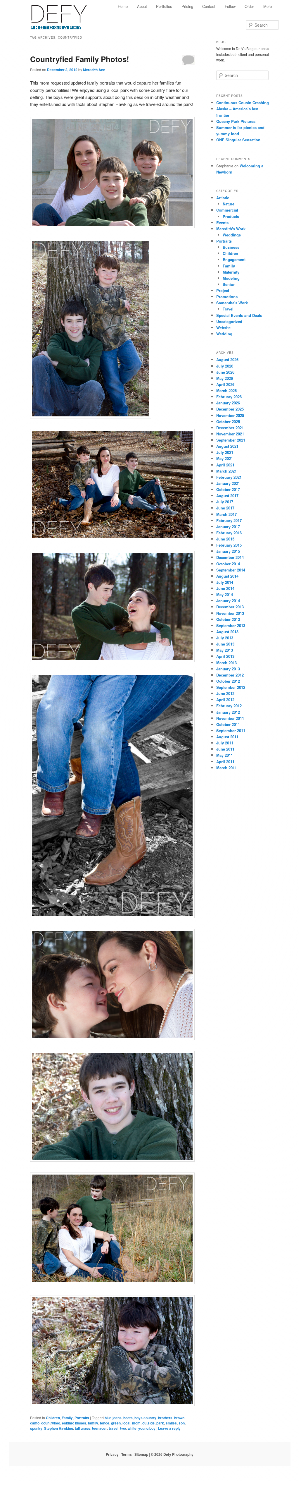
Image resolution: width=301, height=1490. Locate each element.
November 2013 (230, 613)
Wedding (224, 334)
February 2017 (229, 520)
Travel (228, 309)
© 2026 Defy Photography (172, 1454)
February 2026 (229, 396)
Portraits (82, 1417)
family (93, 1423)
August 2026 (227, 359)
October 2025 (228, 421)
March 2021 (226, 471)
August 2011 (227, 736)
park (160, 1423)
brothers (165, 1417)
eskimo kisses (74, 1423)
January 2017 (228, 526)
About (142, 6)
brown (179, 1417)
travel (113, 1428)
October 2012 (228, 681)
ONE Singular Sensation (238, 140)
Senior (229, 284)
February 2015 (229, 545)
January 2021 (228, 483)
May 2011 (224, 755)
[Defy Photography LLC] (63, 14)
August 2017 (227, 495)
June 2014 (225, 588)
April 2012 (225, 699)
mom (136, 1423)
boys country (145, 1417)
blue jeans (113, 1417)
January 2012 (228, 712)
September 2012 (230, 687)
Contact (208, 6)
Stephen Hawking (58, 1428)
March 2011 (226, 767)
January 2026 (228, 403)
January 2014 (228, 600)
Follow (230, 6)
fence (104, 1423)
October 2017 (228, 489)
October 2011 (228, 724)
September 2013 (230, 625)
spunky (36, 1428)
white (132, 1428)
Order (249, 6)
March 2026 (226, 390)
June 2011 (225, 749)
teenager (99, 1428)
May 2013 (224, 650)
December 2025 (230, 409)
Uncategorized (229, 321)
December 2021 (230, 427)
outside (148, 1423)
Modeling (231, 278)
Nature (228, 204)
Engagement (234, 259)
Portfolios (164, 6)
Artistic (222, 197)
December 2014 (230, 557)
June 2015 (225, 539)
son (182, 1423)
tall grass (82, 1428)
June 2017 (225, 508)
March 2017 (226, 514)
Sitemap (141, 1454)
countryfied (50, 1423)
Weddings (232, 235)
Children (53, 1417)
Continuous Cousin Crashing (242, 102)
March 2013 (226, 662)
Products (231, 216)
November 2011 (230, 718)
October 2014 (228, 564)
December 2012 (230, 675)
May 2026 (224, 378)
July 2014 (224, 582)
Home (123, 6)
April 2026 (225, 384)
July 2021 (224, 452)
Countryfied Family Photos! (79, 59)
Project (222, 290)
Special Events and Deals (239, 315)
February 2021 (229, 477)
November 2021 (230, 434)
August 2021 (227, 446)
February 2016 (229, 532)
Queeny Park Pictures (235, 121)
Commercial (227, 210)
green (116, 1423)
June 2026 (225, 372)
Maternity (231, 272)
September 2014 (230, 570)
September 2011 (230, 730)
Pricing (187, 6)
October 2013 (228, 619)
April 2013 (225, 656)
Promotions (227, 296)
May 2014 (224, 594)
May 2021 (224, 458)
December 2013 (230, 607)
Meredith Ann (94, 69)
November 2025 (230, 415)
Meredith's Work (230, 228)
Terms (126, 1454)
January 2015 (228, 551)
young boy (146, 1428)
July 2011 (224, 743)
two (123, 1428)
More (267, 6)
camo (34, 1423)
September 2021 (230, 440)
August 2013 (227, 631)
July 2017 (224, 501)
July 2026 (224, 366)
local (126, 1423)
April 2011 (225, 761)
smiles (171, 1423)
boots (128, 1417)
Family (67, 1417)
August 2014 (227, 576)
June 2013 (225, 644)
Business (231, 247)
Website (223, 327)
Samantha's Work (232, 302)
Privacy (112, 1454)
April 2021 (225, 465)
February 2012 (229, 705)
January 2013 (228, 669)
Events (222, 222)
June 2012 (225, 693)
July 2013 (224, 638)
